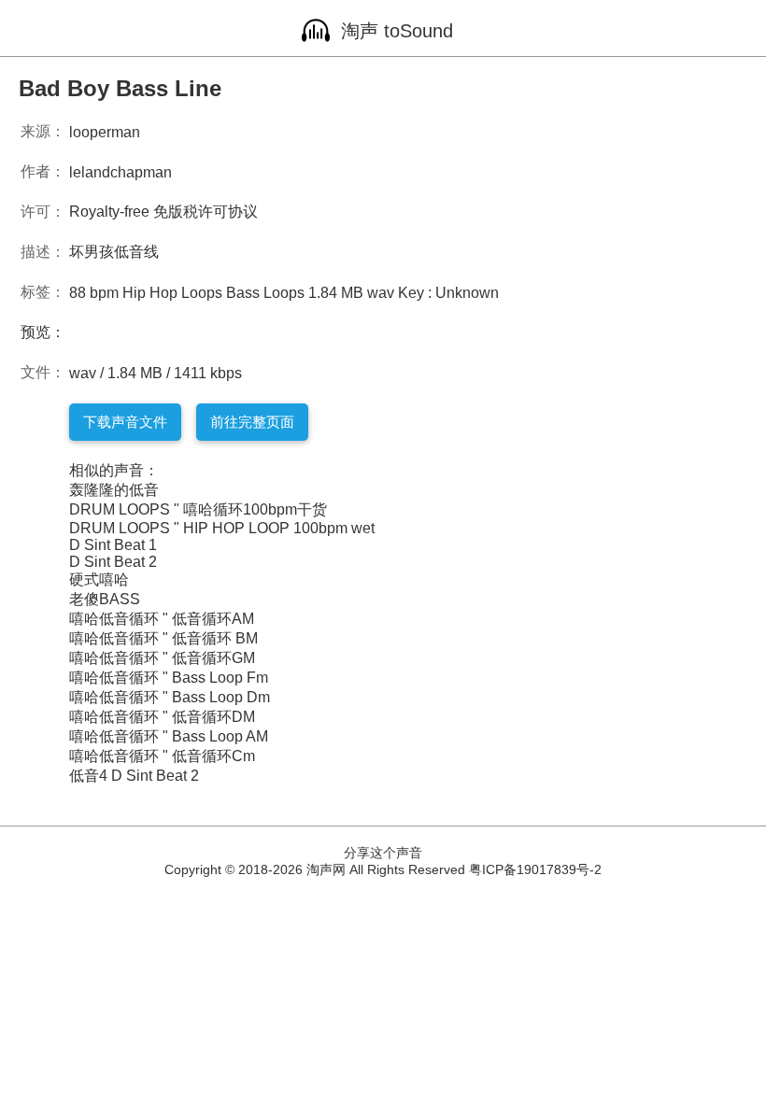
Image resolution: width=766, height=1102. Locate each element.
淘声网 (326, 869)
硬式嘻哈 (99, 579)
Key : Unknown (448, 293)
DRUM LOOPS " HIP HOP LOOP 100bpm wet (222, 528)
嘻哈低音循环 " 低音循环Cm (162, 756)
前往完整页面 (252, 422)
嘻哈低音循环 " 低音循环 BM (163, 638)
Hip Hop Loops (172, 293)
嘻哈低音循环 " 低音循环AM (161, 619)
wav (380, 293)
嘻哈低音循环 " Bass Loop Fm (168, 677)
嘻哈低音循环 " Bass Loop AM (168, 736)
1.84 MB (335, 293)
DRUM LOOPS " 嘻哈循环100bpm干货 (198, 509)
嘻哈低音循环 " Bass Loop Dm (169, 697)
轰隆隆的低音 (114, 490)
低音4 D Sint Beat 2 (134, 776)
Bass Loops (265, 293)
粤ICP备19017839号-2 (535, 869)
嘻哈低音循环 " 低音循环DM (162, 717)
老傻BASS (104, 599)
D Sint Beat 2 (113, 562)
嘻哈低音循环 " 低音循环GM (162, 658)
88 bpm (94, 293)
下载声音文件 (125, 422)
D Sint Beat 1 (113, 545)
